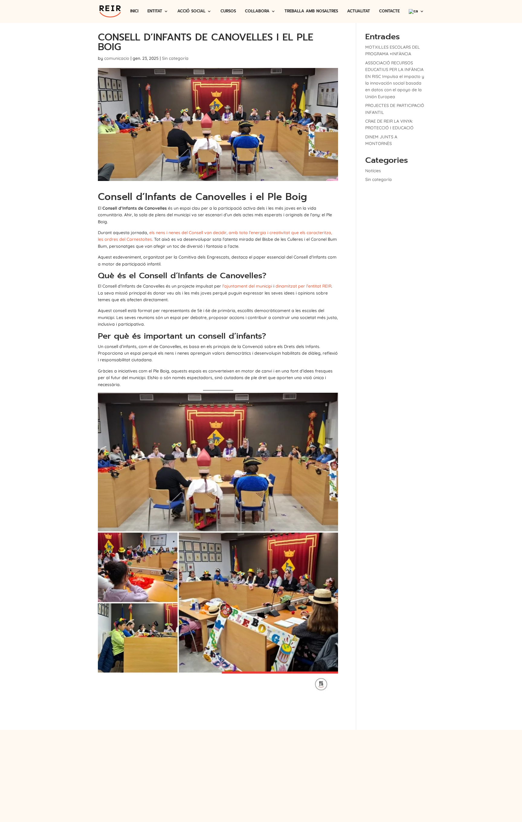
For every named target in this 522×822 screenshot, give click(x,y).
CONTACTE (389, 11)
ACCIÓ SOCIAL (191, 11)
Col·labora (254, 750)
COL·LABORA (257, 11)
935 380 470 (376, 750)
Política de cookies (279, 758)
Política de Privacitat (235, 758)
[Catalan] (416, 16)
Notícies (373, 170)
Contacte (321, 750)
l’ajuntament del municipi (247, 286)
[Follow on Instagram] (248, 776)
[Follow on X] (258, 776)
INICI (134, 11)
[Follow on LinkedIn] (276, 776)
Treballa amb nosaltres (287, 750)
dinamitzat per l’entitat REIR (303, 286)
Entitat (209, 750)
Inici (195, 750)
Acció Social (230, 750)
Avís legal (200, 758)
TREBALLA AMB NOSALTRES (311, 11)
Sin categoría (175, 58)
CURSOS (228, 11)
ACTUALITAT (358, 11)
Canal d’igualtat (315, 758)
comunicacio (116, 58)
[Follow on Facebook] (267, 776)
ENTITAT (154, 11)
